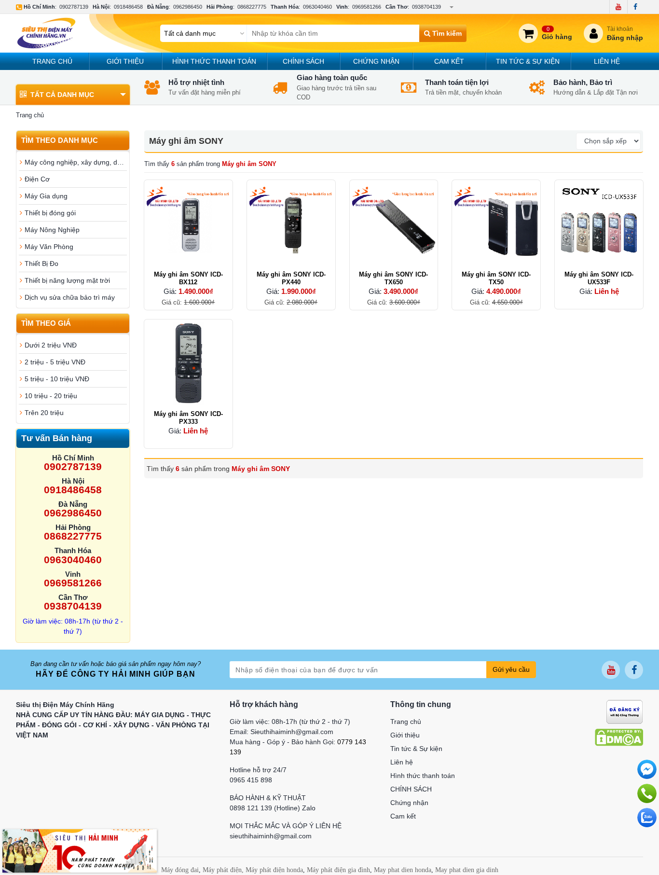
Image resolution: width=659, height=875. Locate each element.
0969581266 (366, 7)
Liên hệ (607, 61)
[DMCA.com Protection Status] (619, 737)
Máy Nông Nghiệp (52, 230)
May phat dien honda (402, 870)
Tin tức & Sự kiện (528, 61)
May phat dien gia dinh (466, 870)
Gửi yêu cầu (511, 669)
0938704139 (426, 7)
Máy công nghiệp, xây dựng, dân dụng (76, 162)
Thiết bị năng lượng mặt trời (67, 280)
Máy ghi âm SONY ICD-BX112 (188, 278)
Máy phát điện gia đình (338, 870)
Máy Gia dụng (46, 196)
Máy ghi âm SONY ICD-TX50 (496, 278)
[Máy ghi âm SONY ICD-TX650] (394, 224)
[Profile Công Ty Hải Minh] (79, 850)
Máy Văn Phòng (49, 246)
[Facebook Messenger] (647, 769)
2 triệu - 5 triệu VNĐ (55, 362)
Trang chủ (52, 61)
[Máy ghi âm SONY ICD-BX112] (188, 224)
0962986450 (187, 7)
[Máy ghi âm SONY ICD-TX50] (496, 224)
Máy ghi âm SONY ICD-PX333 (188, 417)
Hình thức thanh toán (214, 61)
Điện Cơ (37, 179)
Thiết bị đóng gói (50, 213)
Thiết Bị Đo (41, 263)
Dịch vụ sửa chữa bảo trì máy (70, 297)
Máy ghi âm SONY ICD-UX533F (598, 278)
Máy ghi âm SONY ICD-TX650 (393, 278)
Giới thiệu (125, 61)
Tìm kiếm (446, 33)
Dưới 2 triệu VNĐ (51, 345)
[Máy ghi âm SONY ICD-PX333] (188, 363)
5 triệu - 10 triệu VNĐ (57, 379)
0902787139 (73, 7)
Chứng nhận (376, 61)
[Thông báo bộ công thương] (624, 711)
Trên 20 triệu (44, 413)
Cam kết (449, 61)
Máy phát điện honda (274, 870)
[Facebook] (635, 7)
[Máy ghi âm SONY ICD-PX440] (291, 224)
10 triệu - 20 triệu (51, 396)
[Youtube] (618, 7)
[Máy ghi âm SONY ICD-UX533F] (599, 224)
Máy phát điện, (223, 870)
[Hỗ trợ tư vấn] (647, 793)
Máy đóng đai (180, 870)
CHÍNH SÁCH (303, 61)
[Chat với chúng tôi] (647, 817)
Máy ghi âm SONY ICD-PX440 (291, 278)
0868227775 (251, 7)
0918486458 (128, 7)
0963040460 (317, 7)
